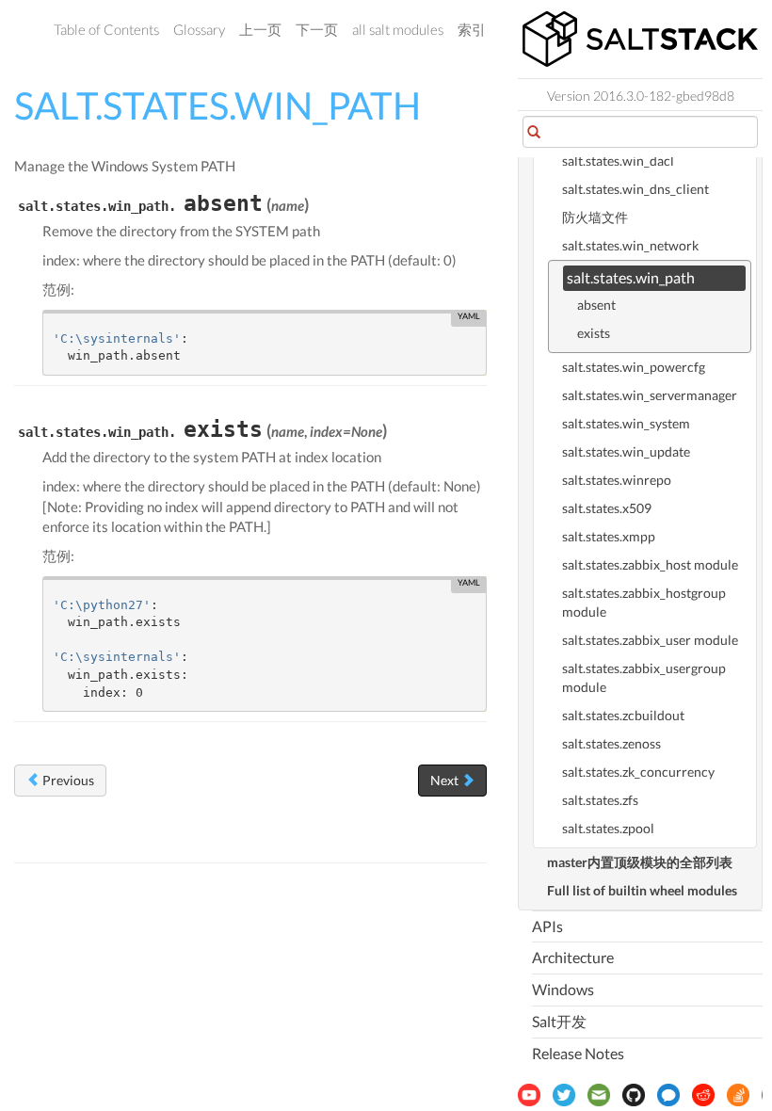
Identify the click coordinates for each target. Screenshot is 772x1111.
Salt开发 (559, 1021)
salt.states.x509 (606, 508)
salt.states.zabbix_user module (650, 640)
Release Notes (578, 1053)
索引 (472, 29)
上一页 (260, 29)
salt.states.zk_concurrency (638, 772)
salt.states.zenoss (611, 743)
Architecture (573, 957)
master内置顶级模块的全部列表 (639, 862)
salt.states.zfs (600, 800)
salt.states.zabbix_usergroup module (644, 677)
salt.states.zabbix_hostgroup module (644, 602)
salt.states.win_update (626, 451)
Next (445, 780)
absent (596, 305)
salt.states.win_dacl (618, 161)
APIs (547, 926)
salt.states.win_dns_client (635, 189)
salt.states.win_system (626, 423)
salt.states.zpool (608, 828)
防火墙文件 (595, 217)
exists (593, 333)
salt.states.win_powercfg (633, 367)
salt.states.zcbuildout (623, 715)
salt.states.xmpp (608, 536)
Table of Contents (106, 29)
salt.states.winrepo (616, 480)
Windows (563, 989)
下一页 (317, 29)
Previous (67, 780)
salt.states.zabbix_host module (650, 564)
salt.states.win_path (631, 277)
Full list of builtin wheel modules (642, 890)
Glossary (199, 29)
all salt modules (397, 29)
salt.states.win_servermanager (649, 395)
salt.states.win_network (630, 245)
